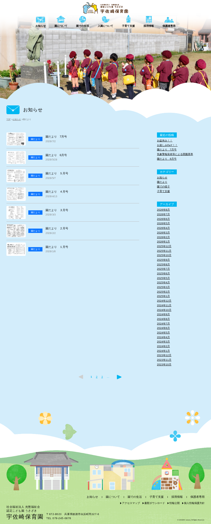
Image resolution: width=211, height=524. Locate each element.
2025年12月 (164, 246)
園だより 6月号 (167, 158)
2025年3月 (163, 287)
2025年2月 (163, 291)
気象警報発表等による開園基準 (175, 154)
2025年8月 (163, 264)
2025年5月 (163, 278)
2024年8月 (163, 319)
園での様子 (163, 186)
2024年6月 (163, 328)
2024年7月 (163, 323)
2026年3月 (163, 232)
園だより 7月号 (167, 149)
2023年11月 (164, 359)
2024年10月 (164, 310)
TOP (8, 119)
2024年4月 (163, 337)
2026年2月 (163, 237)
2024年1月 (163, 350)
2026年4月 (163, 228)
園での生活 (135, 496)
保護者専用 (197, 496)
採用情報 (177, 496)
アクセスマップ (131, 503)
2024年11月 (164, 305)
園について (113, 496)
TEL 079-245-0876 (58, 518)
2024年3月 (163, 341)
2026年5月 (163, 223)
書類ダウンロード (154, 503)
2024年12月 (164, 300)
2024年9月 (163, 314)
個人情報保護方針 (194, 503)
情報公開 (174, 503)
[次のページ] (119, 377)
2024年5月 (163, 332)
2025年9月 (163, 259)
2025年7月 (163, 268)
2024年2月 (163, 346)
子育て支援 (163, 191)
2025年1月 (163, 296)
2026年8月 (163, 209)
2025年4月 (163, 282)
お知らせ (17, 119)
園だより (162, 181)
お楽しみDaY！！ (167, 145)
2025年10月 (164, 255)
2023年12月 (164, 355)
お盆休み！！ (164, 140)
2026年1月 (163, 241)
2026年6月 (163, 219)
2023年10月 (164, 364)
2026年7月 (163, 214)
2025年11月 (164, 250)
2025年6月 (163, 273)
